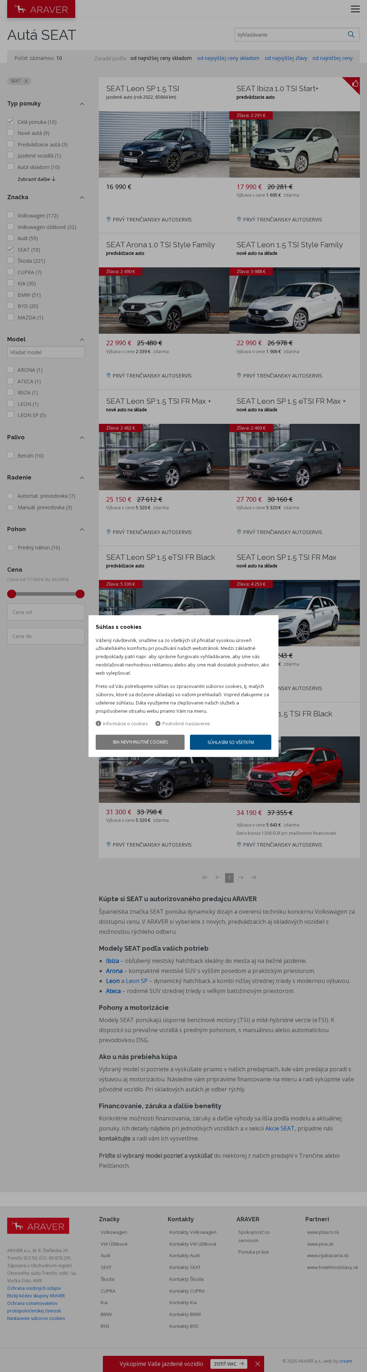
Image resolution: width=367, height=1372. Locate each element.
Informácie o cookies (125, 724)
